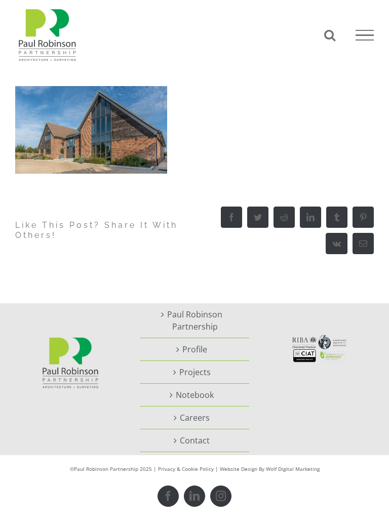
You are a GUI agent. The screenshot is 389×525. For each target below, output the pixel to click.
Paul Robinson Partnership (194, 320)
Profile (194, 349)
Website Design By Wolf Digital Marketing (270, 468)
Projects (195, 372)
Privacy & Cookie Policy (186, 468)
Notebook (195, 394)
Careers (195, 417)
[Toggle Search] (329, 35)
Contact (195, 440)
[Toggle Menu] (364, 35)
